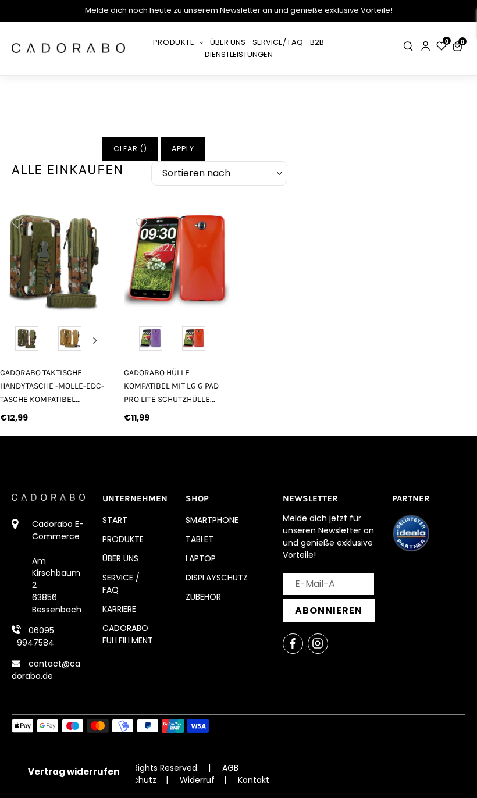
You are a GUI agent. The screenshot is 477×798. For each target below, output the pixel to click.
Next (95, 340)
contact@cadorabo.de (46, 670)
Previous (11, 340)
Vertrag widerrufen (73, 771)
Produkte (123, 539)
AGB (230, 768)
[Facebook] (293, 643)
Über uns (120, 558)
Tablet (199, 539)
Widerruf (197, 780)
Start (114, 520)
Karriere (119, 609)
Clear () (130, 149)
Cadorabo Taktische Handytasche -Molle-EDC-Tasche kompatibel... (52, 386)
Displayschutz (217, 577)
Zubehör (203, 597)
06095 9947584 (35, 637)
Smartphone (212, 520)
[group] (82, 258)
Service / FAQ (121, 584)
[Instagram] (318, 643)
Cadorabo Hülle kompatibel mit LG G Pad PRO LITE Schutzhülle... (171, 386)
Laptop (201, 558)
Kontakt (253, 780)
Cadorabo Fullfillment (127, 634)
